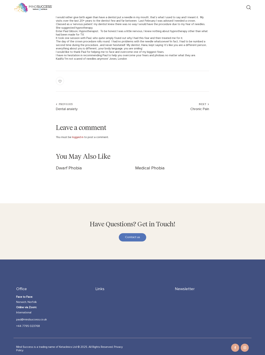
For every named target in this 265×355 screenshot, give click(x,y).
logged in (77, 137)
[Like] (60, 81)
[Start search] (248, 8)
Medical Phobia (150, 168)
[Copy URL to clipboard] (205, 81)
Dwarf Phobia (69, 168)
